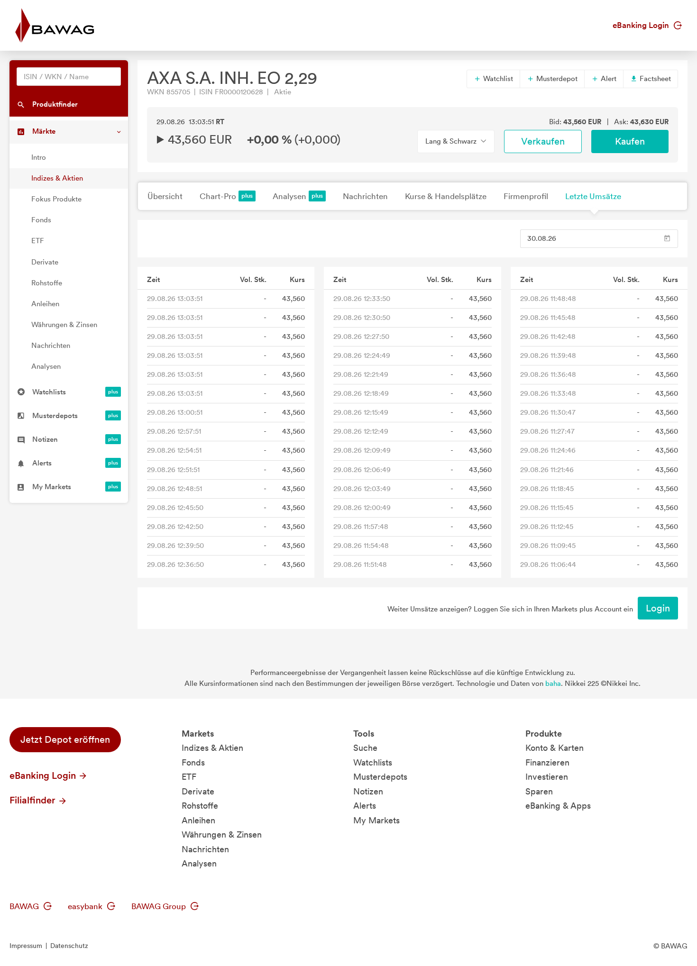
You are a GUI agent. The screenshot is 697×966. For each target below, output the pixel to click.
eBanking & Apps (558, 806)
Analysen (46, 366)
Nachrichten (50, 345)
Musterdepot (556, 78)
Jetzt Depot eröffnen (65, 739)
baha (553, 683)
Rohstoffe (46, 283)
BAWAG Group (159, 906)
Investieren (546, 777)
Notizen (368, 791)
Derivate (44, 262)
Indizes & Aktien (57, 178)
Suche (365, 748)
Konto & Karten (554, 748)
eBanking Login (642, 25)
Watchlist (497, 78)
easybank (86, 906)
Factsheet (654, 78)
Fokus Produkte (56, 199)
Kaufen (630, 141)
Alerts (364, 806)
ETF (37, 241)
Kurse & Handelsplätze (445, 196)
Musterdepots (380, 777)
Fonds (41, 220)
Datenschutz (69, 945)
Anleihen (45, 304)
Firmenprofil (526, 196)
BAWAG (25, 906)
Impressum (25, 945)
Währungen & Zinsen (64, 324)
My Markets (376, 820)
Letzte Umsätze (593, 196)
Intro (38, 157)
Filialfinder (33, 800)
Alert (607, 78)
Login (658, 608)
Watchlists (372, 762)
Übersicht (165, 196)
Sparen (539, 791)
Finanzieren (547, 762)
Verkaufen (543, 141)
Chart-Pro (218, 196)
